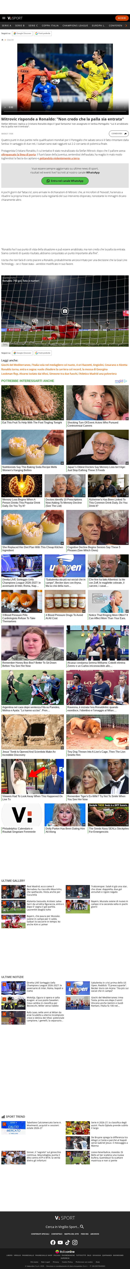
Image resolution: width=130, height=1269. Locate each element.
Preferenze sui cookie (84, 1262)
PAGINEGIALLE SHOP (43, 1255)
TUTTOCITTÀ (81, 1255)
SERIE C (33, 25)
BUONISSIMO (118, 1255)
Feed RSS (84, 1234)
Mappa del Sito (71, 1234)
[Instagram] (74, 1244)
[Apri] (4, 18)
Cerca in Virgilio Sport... (62, 1227)
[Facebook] (52, 1244)
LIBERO (9, 1255)
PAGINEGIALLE (28, 1255)
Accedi (122, 18)
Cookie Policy (67, 1262)
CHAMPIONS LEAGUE (75, 25)
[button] (126, 25)
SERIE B (20, 25)
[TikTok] (67, 1244)
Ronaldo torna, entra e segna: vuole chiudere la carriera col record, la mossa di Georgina (54, 369)
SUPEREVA (65, 1258)
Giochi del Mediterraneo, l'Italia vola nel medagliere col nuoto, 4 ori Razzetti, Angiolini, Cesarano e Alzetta (64, 365)
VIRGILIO (17, 1255)
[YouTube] (60, 1244)
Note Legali (45, 1262)
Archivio (95, 1234)
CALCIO (10, 40)
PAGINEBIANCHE (68, 1255)
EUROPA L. (98, 25)
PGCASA (57, 1255)
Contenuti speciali (40, 1234)
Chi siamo (34, 1262)
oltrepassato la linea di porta (18, 154)
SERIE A (6, 25)
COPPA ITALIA (50, 25)
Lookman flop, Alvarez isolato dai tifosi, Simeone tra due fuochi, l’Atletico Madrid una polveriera (59, 373)
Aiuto (98, 1262)
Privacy (56, 1262)
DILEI (89, 1255)
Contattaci (56, 1234)
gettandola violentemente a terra (59, 158)
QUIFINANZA (107, 1255)
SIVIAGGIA (97, 1255)
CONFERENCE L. (119, 25)
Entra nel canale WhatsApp (67, 181)
